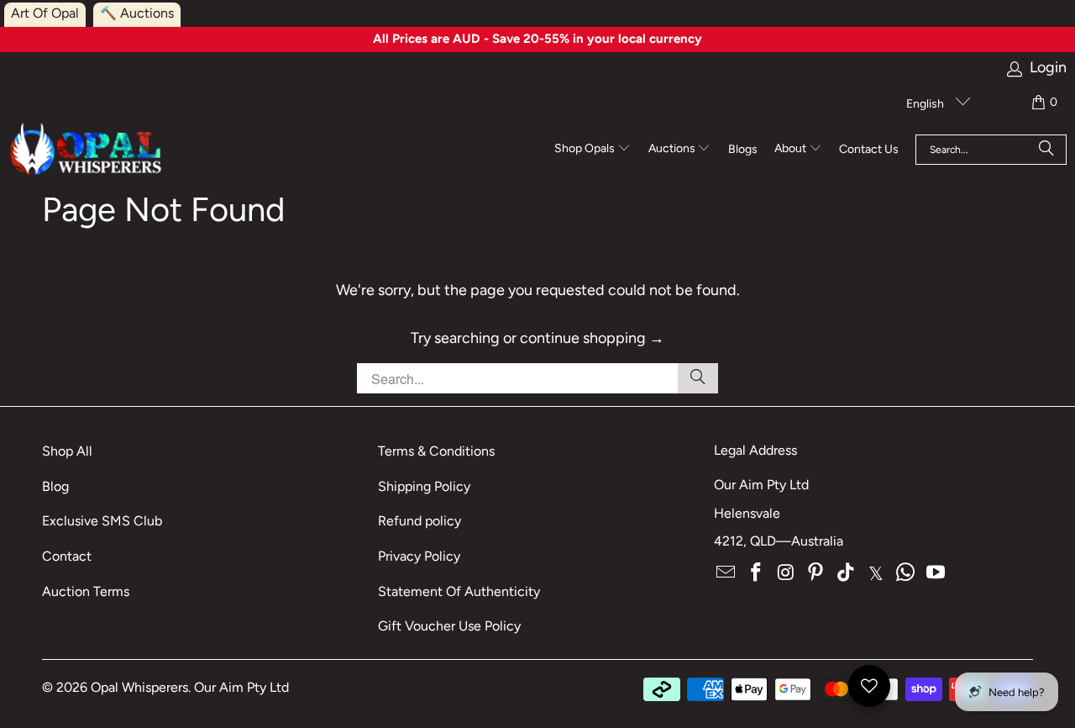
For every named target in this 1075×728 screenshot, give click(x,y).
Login (1048, 67)
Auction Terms (85, 591)
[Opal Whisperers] (86, 150)
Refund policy (419, 521)
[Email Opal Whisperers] (726, 573)
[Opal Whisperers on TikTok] (846, 573)
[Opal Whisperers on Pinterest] (816, 573)
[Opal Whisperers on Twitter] (876, 573)
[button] (592, 149)
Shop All (67, 451)
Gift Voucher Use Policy (449, 626)
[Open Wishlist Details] (869, 686)
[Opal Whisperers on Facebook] (756, 573)
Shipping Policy (424, 486)
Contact (67, 556)
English (926, 104)
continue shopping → (592, 338)
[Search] (1046, 150)
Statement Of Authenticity (459, 591)
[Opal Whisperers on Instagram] (786, 573)
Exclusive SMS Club (102, 521)
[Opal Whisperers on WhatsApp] (906, 573)
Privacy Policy (419, 556)
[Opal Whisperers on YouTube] (936, 573)
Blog (55, 486)
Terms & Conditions (436, 451)
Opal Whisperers (139, 687)
